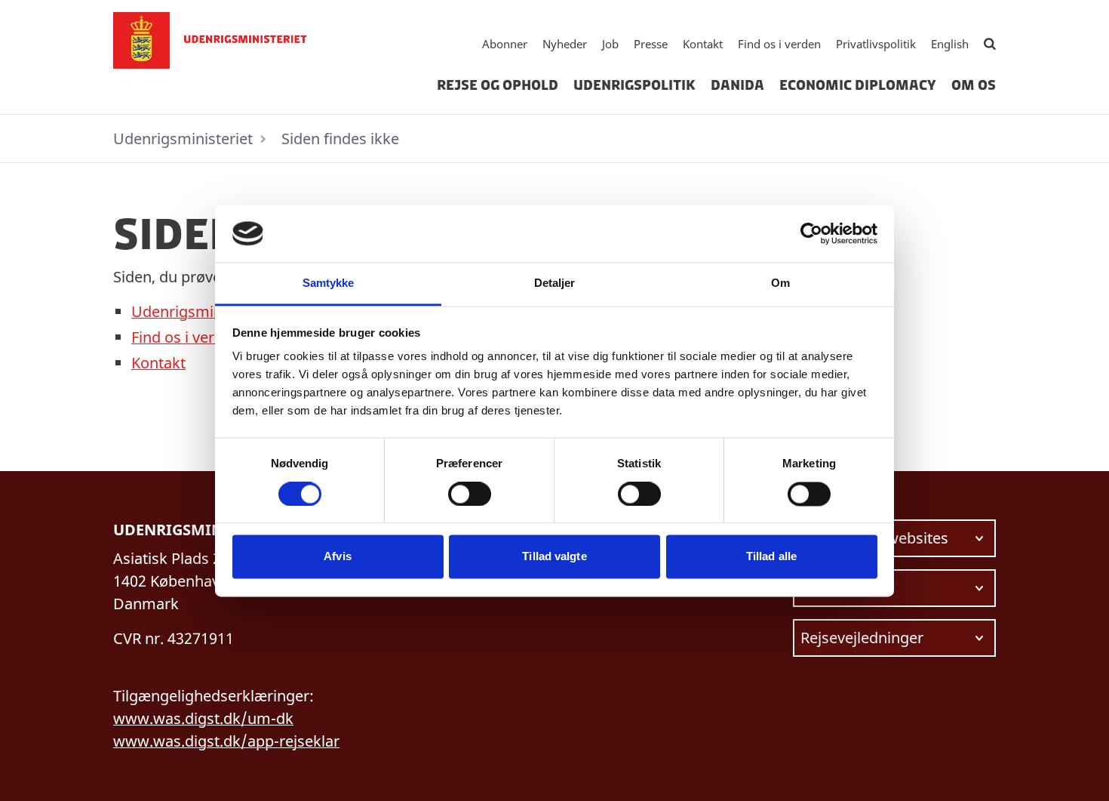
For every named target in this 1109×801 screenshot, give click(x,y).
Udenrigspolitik (634, 85)
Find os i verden (779, 43)
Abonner (504, 43)
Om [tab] (780, 283)
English (950, 43)
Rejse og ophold (497, 85)
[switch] (469, 494)
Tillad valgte (554, 556)
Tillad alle (771, 556)
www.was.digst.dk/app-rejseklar (226, 741)
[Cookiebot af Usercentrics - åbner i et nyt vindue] (811, 233)
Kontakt (703, 43)
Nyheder (564, 43)
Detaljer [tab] (555, 283)
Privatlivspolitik (876, 43)
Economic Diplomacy (857, 85)
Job (610, 43)
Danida (737, 85)
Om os (973, 85)
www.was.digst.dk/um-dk (203, 718)
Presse (651, 43)
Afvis (338, 556)
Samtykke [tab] (329, 283)
